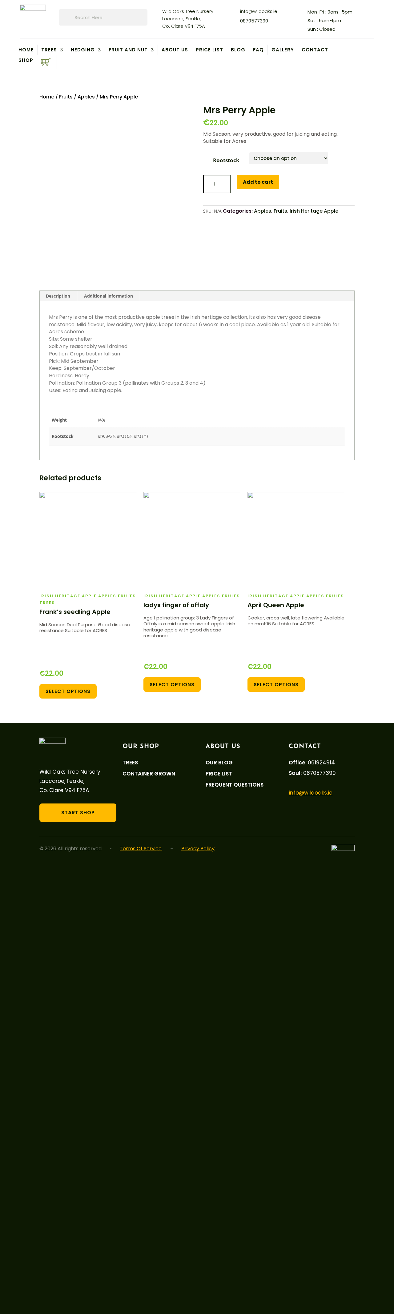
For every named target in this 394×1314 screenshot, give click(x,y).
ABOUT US (175, 50)
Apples (86, 96)
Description (58, 296)
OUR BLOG (219, 762)
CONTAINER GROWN (149, 773)
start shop (78, 812)
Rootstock (226, 160)
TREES (49, 50)
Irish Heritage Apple (314, 210)
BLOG (238, 50)
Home (26, 50)
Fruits (66, 96)
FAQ (258, 50)
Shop (25, 60)
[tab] (58, 296)
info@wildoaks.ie (258, 11)
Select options (68, 691)
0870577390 (254, 21)
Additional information (108, 296)
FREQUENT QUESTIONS (234, 784)
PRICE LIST (209, 50)
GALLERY (282, 50)
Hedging (83, 50)
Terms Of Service (141, 848)
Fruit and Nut (128, 50)
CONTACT (315, 50)
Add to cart (258, 182)
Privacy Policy (198, 848)
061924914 (321, 762)
